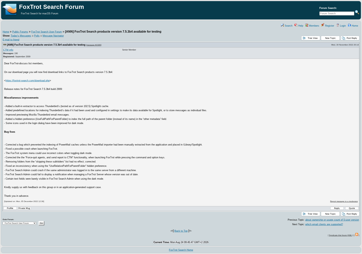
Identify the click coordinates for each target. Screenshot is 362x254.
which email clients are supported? (324, 224)
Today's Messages (21, 35)
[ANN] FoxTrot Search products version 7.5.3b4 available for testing (46, 44)
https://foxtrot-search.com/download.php (28, 80)
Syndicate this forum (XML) (340, 235)
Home (354, 25)
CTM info (8, 49)
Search (288, 25)
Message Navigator (53, 35)
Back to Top (181, 231)
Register (329, 25)
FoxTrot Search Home (181, 250)
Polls (37, 35)
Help (300, 25)
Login (342, 25)
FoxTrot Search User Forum (46, 31)
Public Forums (20, 31)
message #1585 (94, 45)
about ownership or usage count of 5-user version (332, 219)
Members (313, 25)
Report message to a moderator (344, 201)
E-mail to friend (11, 39)
